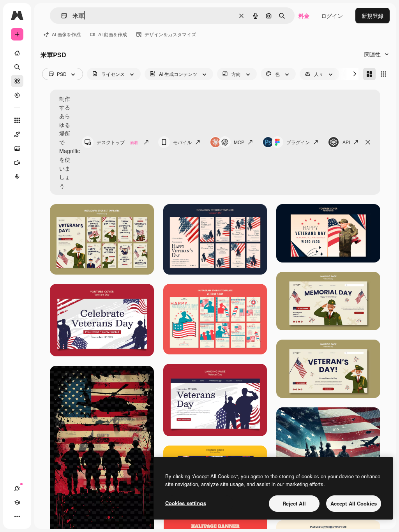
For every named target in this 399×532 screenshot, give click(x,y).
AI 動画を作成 (112, 34)
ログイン (332, 15)
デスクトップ (117, 142)
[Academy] (17, 502)
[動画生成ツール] (17, 162)
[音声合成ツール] (17, 176)
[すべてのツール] (17, 120)
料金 (303, 15)
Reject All (294, 503)
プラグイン (298, 142)
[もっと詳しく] (17, 95)
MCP (239, 142)
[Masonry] (369, 74)
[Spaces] (17, 134)
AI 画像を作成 (66, 34)
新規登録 (372, 15)
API (346, 142)
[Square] (383, 74)
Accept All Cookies (353, 503)
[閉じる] (368, 142)
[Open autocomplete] (61, 16)
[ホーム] (17, 53)
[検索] (17, 67)
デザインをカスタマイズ (170, 34)
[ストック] (17, 81)
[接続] (17, 488)
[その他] (17, 516)
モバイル (182, 142)
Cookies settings (185, 503)
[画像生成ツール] (17, 148)
